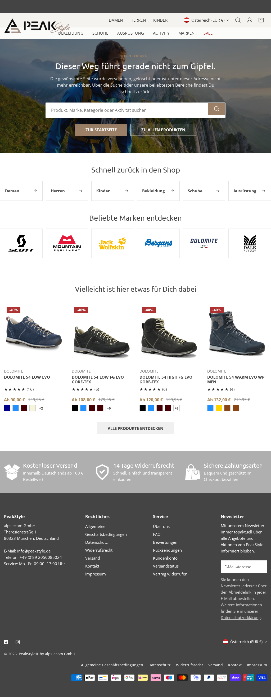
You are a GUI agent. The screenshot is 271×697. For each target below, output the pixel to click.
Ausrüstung (130, 33)
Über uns (161, 526)
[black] (75, 408)
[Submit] (260, 566)
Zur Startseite (101, 129)
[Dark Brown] (100, 408)
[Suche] (238, 20)
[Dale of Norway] (249, 243)
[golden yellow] (219, 408)
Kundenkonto (165, 558)
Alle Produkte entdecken (135, 428)
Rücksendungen (167, 550)
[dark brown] (24, 408)
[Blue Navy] (210, 408)
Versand (92, 558)
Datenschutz (96, 542)
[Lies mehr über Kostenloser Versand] (12, 472)
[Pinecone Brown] (236, 408)
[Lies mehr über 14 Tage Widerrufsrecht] (102, 472)
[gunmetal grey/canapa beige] (32, 408)
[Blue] (7, 408)
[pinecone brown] (227, 408)
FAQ (157, 534)
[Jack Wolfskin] (112, 243)
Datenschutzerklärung (241, 617)
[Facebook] (6, 642)
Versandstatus (166, 566)
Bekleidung (70, 33)
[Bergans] (158, 243)
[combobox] (127, 110)
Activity (161, 33)
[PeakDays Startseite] (37, 26)
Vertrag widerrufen (170, 574)
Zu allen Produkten (163, 129)
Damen (116, 20)
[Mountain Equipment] (67, 243)
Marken (186, 33)
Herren (138, 20)
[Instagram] (18, 642)
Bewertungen (165, 542)
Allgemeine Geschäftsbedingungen (112, 664)
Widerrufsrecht (98, 550)
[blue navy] (83, 408)
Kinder (160, 20)
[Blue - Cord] (15, 408)
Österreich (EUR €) (207, 20)
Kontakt (92, 566)
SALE (208, 33)
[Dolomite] (204, 243)
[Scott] (21, 243)
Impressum (95, 574)
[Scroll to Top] (261, 669)
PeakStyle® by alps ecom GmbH (47, 653)
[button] (261, 20)
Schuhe (100, 33)
